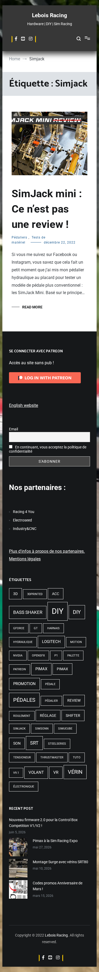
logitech (51, 641)
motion (76, 642)
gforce (18, 628)
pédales (24, 700)
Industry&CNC (24, 528)
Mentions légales (25, 558)
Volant (36, 772)
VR (55, 772)
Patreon (19, 669)
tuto (77, 757)
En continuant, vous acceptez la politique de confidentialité (47, 449)
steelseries (57, 743)
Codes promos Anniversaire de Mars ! (57, 886)
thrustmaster (51, 757)
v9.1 (16, 773)
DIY (57, 611)
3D (15, 594)
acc (55, 594)
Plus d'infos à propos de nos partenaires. (47, 551)
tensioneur (22, 757)
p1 (56, 655)
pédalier (51, 701)
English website (23, 405)
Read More (32, 307)
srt (34, 743)
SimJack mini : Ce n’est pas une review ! (47, 209)
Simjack (19, 728)
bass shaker (27, 612)
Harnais (53, 628)
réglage (48, 715)
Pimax (41, 669)
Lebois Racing (49, 15)
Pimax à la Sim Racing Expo (55, 841)
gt (36, 628)
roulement (21, 716)
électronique (23, 786)
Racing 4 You (23, 512)
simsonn (42, 728)
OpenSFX (38, 655)
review (74, 700)
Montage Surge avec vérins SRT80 (60, 862)
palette (73, 655)
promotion (24, 683)
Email (13, 429)
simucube (65, 728)
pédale (50, 684)
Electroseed (22, 520)
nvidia (17, 655)
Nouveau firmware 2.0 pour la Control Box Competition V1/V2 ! (43, 823)
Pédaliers (19, 237)
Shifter (73, 715)
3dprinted (35, 594)
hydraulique (22, 642)
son (17, 743)
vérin (75, 772)
